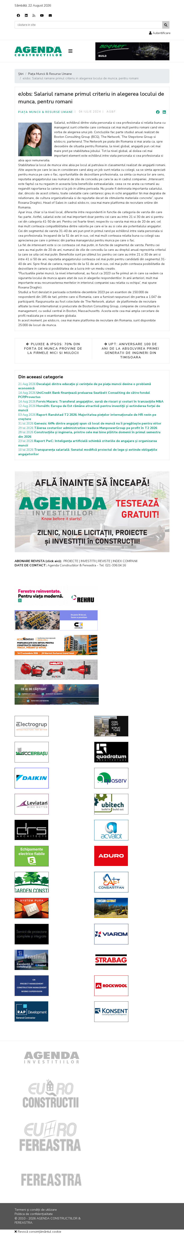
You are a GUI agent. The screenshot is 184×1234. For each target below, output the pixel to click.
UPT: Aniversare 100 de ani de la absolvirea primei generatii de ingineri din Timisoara (130, 350)
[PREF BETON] (56, 645)
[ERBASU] (51, 752)
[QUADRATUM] (130, 752)
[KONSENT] (130, 1011)
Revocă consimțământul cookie (39, 1232)
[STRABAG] (130, 960)
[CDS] (51, 934)
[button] (160, 33)
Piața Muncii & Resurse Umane (45, 112)
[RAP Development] (51, 1011)
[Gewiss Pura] (51, 908)
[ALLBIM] (57, 694)
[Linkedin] (26, 15)
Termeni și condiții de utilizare (36, 1210)
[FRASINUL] (51, 960)
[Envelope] (50, 15)
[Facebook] (18, 15)
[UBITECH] (130, 804)
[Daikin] (51, 778)
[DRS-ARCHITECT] (51, 830)
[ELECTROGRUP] (51, 726)
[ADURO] (130, 856)
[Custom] (34, 15)
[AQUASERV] (130, 778)
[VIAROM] (130, 934)
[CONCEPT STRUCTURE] (130, 726)
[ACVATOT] (130, 830)
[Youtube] (42, 15)
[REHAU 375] (56, 596)
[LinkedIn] (164, 112)
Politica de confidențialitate (34, 1214)
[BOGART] (132, 51)
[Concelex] (56, 620)
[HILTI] (56, 670)
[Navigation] (78, 51)
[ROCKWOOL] (130, 985)
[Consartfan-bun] (130, 882)
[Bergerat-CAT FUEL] (130, 908)
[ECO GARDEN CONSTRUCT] (51, 882)
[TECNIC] (51, 985)
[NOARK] (51, 856)
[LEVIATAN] (51, 804)
